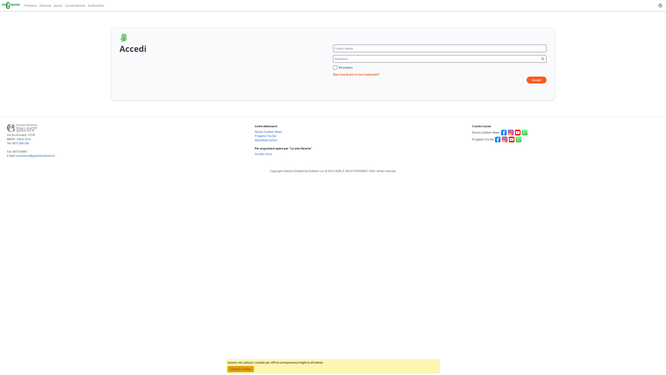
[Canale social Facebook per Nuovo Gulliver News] (504, 132)
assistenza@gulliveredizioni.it (35, 156)
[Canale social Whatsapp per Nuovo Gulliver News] (524, 132)
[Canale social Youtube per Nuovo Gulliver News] (517, 132)
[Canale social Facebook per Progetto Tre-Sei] (498, 139)
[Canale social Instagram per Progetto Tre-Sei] (504, 139)
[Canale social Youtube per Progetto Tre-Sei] (511, 139)
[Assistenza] (660, 5)
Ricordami (346, 67)
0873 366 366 (20, 143)
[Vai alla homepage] (11, 5)
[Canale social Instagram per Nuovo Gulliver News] (511, 132)
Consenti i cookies (240, 369)
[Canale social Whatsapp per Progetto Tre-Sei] (518, 139)
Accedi (536, 80)
